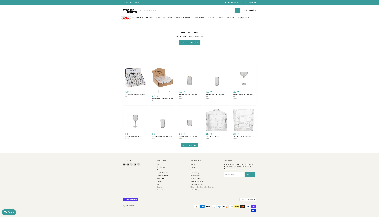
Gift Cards (125, 2)
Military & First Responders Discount (201, 187)
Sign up (250, 174)
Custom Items (243, 18)
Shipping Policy (195, 175)
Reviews (137, 2)
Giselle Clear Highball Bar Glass (162, 136)
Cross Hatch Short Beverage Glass (243, 136)
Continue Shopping (190, 43)
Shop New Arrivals (189, 145)
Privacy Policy (194, 170)
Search (192, 164)
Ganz (126, 96)
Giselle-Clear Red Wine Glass (134, 136)
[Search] (237, 10)
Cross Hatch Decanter (212, 136)
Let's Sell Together (196, 190)
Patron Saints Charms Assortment (135, 94)
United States (249, 2)
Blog (131, 2)
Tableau (181, 98)
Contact (192, 167)
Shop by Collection (164, 18)
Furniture (212, 18)
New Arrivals (137, 18)
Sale (126, 17)
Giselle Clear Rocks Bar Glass (188, 136)
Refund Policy (194, 173)
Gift (221, 18)
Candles (230, 18)
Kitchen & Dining (183, 18)
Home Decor (199, 18)
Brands (149, 18)
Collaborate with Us (196, 181)
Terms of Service (195, 178)
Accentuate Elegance (196, 184)
